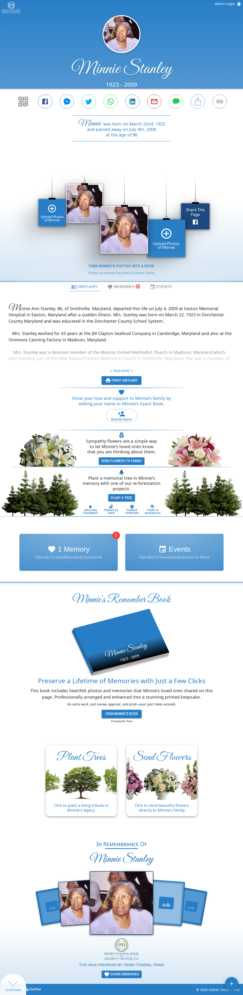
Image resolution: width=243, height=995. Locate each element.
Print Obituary (124, 380)
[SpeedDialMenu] (231, 983)
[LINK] (220, 101)
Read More (121, 371)
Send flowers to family (121, 461)
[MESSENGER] (67, 101)
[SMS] (176, 101)
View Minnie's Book (121, 714)
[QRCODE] (23, 101)
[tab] (84, 286)
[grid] (121, 219)
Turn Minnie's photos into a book (121, 266)
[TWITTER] (89, 101)
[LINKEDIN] (132, 101)
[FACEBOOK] (45, 101)
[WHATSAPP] (110, 101)
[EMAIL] (154, 101)
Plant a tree (121, 498)
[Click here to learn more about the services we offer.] (121, 949)
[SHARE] (198, 101)
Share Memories (124, 974)
